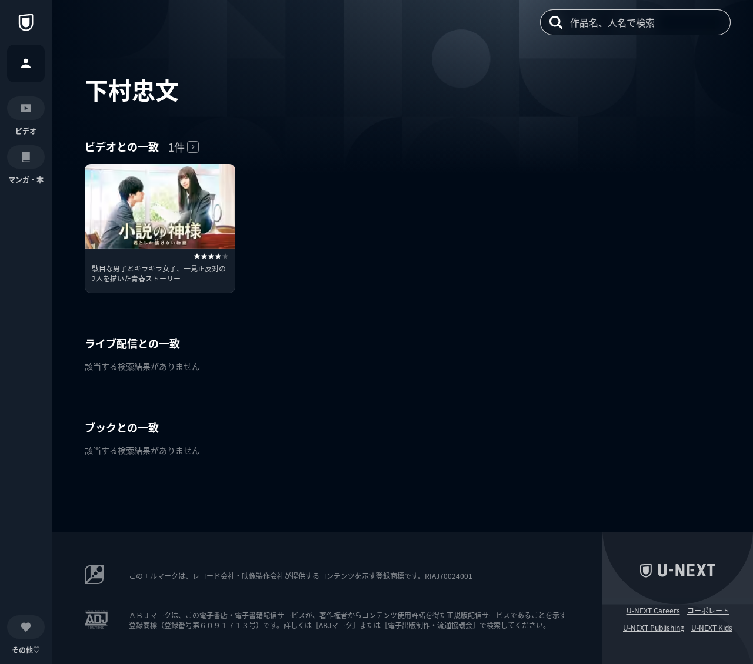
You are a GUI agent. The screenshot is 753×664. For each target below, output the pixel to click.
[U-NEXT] (25, 22)
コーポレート (708, 610)
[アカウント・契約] (26, 63)
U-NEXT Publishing (653, 627)
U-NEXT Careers (653, 610)
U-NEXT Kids (711, 627)
